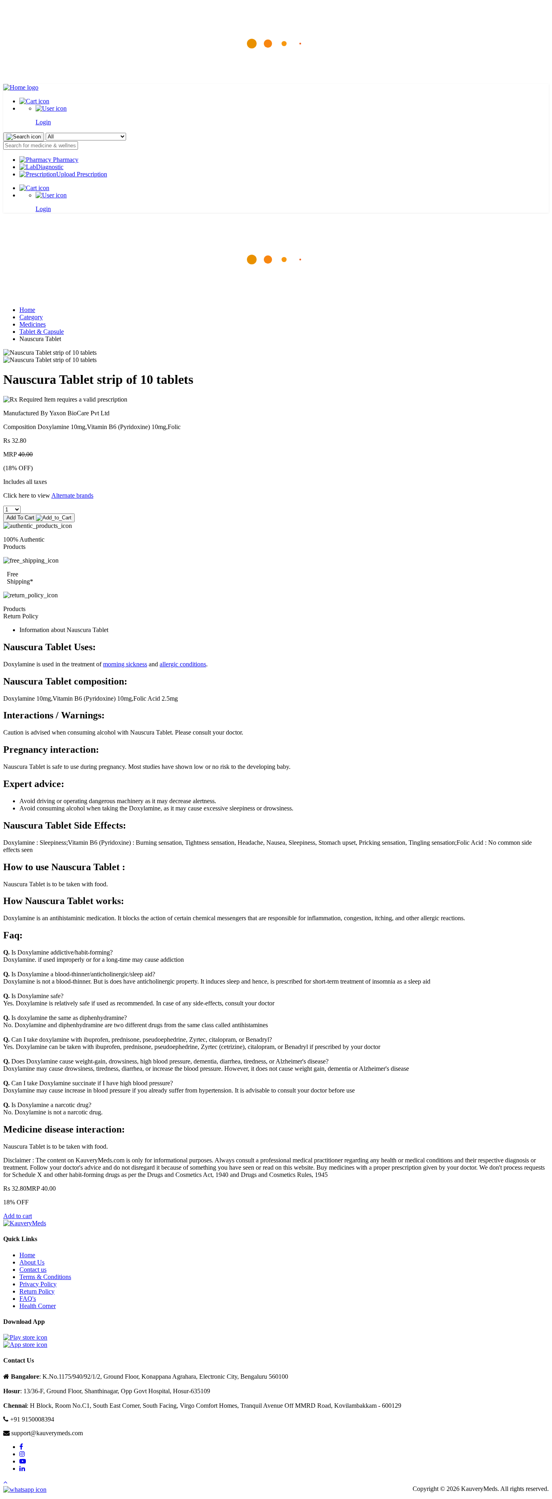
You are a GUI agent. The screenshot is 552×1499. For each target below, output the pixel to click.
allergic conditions (183, 664)
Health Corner (37, 1305)
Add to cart (17, 1215)
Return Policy (37, 1291)
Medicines (32, 324)
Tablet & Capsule (41, 331)
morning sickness (125, 664)
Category (31, 317)
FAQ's (27, 1298)
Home (27, 309)
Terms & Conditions (45, 1276)
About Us (31, 1262)
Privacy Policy (38, 1284)
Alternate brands (72, 495)
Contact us (32, 1269)
